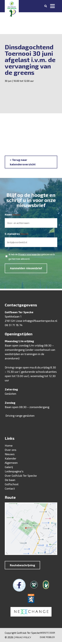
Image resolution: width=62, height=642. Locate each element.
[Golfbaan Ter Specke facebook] (19, 585)
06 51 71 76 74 (13, 325)
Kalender (10, 458)
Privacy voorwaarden (29, 254)
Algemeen (11, 462)
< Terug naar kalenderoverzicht (23, 162)
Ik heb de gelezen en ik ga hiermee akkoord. (32, 256)
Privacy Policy (23, 637)
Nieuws (9, 454)
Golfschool (11, 484)
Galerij (9, 467)
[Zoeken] (45, 6)
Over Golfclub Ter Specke (21, 475)
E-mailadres (16, 233)
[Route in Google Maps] (31, 529)
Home (9, 445)
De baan (10, 480)
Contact (10, 488)
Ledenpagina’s (14, 471)
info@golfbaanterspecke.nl (40, 320)
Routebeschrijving (22, 565)
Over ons (10, 450)
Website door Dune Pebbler (47, 634)
